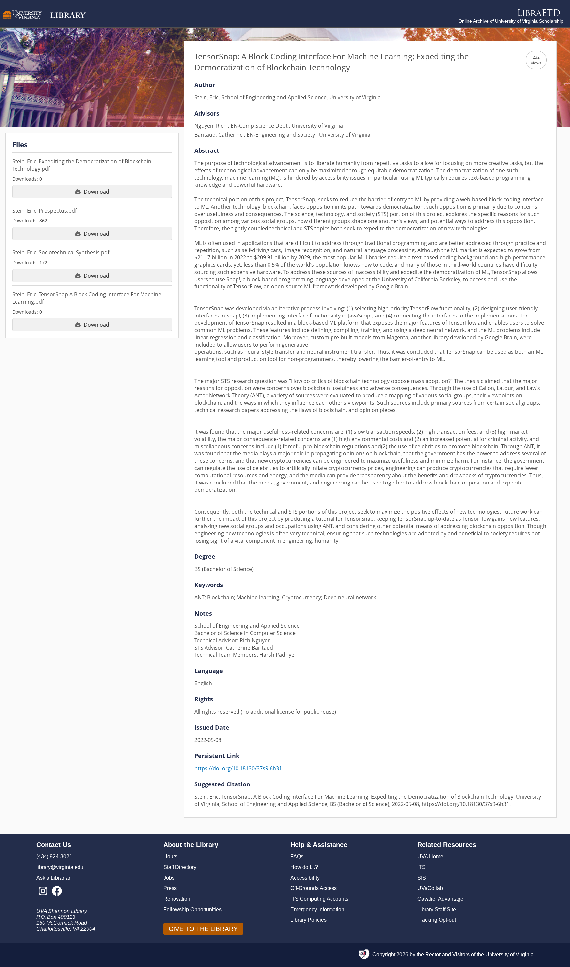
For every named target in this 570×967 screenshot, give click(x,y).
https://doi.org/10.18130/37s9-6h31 (238, 768)
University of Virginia (509, 954)
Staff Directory (179, 867)
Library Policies (308, 920)
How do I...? (304, 867)
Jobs (168, 878)
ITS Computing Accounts (319, 899)
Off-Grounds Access (313, 888)
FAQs (296, 856)
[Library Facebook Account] (56, 891)
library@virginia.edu (59, 867)
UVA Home (430, 856)
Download (96, 191)
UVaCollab (430, 888)
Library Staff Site (436, 909)
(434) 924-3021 (54, 856)
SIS (421, 878)
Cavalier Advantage (440, 899)
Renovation (176, 899)
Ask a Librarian (54, 878)
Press (170, 888)
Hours (170, 856)
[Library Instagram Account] (42, 891)
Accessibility (305, 878)
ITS (421, 867)
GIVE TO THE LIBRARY (203, 928)
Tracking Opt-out (436, 920)
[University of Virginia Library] (44, 22)
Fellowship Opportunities (192, 909)
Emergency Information (317, 909)
